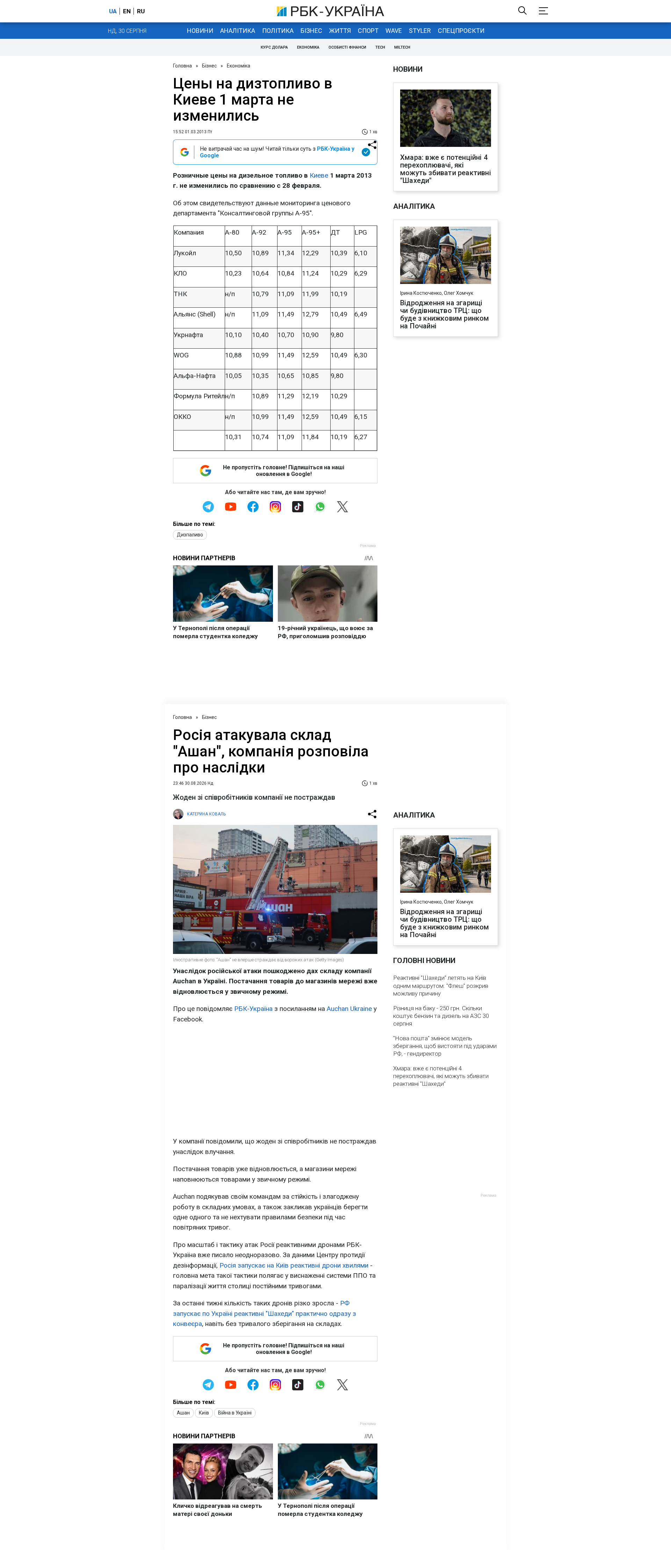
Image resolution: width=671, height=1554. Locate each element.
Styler (420, 30)
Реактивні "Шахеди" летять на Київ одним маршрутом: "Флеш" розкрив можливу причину (440, 985)
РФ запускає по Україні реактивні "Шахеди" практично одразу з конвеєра (264, 1313)
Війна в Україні (235, 1413)
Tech (380, 47)
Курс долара (274, 47)
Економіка (308, 47)
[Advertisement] (275, 1080)
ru (141, 11)
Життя (340, 30)
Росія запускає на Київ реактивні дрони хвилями (293, 1265)
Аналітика (237, 30)
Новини (200, 30)
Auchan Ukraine (349, 1009)
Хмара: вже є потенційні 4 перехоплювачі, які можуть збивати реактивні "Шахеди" (445, 169)
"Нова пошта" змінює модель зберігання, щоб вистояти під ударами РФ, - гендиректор (445, 1046)
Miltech (402, 47)
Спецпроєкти (461, 30)
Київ (204, 1413)
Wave (393, 30)
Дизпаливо (190, 534)
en (127, 11)
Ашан (183, 1413)
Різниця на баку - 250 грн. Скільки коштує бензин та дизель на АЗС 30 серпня (441, 1016)
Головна (182, 66)
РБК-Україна (253, 1009)
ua (113, 11)
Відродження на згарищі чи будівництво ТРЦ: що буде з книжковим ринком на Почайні (444, 314)
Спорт (368, 30)
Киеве (319, 175)
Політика (278, 30)
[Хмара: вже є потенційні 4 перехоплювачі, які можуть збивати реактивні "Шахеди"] (445, 119)
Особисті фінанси (347, 47)
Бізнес (311, 30)
